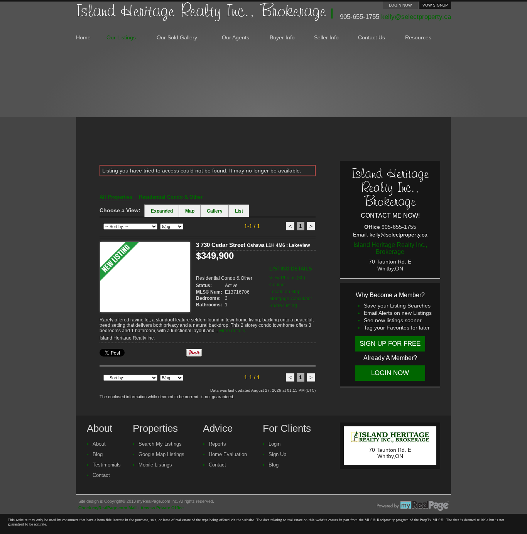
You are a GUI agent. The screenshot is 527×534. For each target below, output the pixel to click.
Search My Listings (160, 444)
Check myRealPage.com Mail (107, 507)
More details (232, 330)
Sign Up (277, 454)
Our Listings (121, 38)
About (99, 444)
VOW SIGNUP (435, 5)
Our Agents (235, 38)
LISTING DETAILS (290, 269)
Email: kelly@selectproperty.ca (390, 235)
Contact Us (371, 38)
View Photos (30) (287, 278)
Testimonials (107, 465)
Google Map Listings (161, 454)
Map (189, 211)
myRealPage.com (413, 506)
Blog (98, 454)
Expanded (162, 211)
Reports (217, 444)
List (239, 211)
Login (274, 444)
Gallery (215, 211)
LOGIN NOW (400, 5)
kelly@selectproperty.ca (416, 16)
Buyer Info (282, 38)
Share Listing (283, 305)
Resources (418, 38)
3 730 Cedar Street (253, 245)
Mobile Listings (155, 465)
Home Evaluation (228, 454)
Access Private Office (162, 507)
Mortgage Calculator (290, 298)
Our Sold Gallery (177, 38)
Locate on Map (285, 291)
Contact (277, 284)
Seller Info (326, 38)
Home (83, 38)
